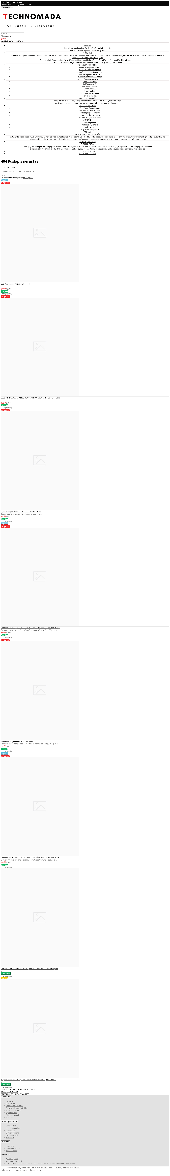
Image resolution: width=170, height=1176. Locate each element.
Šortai (101, 60)
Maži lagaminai (90, 122)
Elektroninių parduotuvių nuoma (14, 1170)
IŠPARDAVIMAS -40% (87, 153)
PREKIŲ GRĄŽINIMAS (9, 1092)
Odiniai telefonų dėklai (105, 137)
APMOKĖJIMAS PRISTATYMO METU (15, 1094)
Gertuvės (13, 137)
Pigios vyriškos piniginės (90, 115)
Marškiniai (65, 62)
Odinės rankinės (90, 91)
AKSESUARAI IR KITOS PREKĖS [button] (87, 134)
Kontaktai (10, 1137)
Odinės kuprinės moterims (90, 74)
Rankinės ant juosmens (81, 103)
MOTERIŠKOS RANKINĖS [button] (87, 79)
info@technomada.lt (14, 1161)
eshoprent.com (34, 1170)
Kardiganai (82, 60)
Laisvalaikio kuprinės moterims (90, 67)
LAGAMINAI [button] (87, 120)
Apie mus (9, 1117)
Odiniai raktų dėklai (88, 137)
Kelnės (90, 60)
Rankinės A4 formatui (90, 93)
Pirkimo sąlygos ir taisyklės (17, 1108)
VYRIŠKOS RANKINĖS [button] (87, 98)
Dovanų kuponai (12, 1133)
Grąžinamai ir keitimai (14, 1105)
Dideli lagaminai (90, 127)
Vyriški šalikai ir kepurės (101, 48)
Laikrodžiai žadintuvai (26, 137)
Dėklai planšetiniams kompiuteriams (87, 139)
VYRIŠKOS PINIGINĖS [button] (87, 105)
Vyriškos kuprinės (100, 101)
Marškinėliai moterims (126, 60)
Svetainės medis (12, 1135)
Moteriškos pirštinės (110, 55)
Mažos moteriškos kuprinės (90, 69)
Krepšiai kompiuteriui (84, 101)
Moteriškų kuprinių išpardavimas (90, 72)
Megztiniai (73, 62)
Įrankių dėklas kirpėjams (63, 139)
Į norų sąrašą (6, 294)
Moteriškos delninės (146, 55)
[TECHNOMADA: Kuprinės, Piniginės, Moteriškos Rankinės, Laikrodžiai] (32, 31)
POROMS (87, 132)
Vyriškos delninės (114, 101)
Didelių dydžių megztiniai (40, 149)
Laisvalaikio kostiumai (73, 48)
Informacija (6, 1097)
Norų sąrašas (11, 1150)
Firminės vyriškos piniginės (90, 110)
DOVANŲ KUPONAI (87, 151)
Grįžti (3, 175)
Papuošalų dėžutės (151, 137)
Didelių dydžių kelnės (53, 146)
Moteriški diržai (96, 55)
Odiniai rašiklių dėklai (38, 139)
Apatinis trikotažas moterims (52, 60)
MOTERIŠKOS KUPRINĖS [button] (87, 65)
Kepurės (111, 62)
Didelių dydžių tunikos (136, 149)
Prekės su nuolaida (13, 1128)
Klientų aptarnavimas (9, 1121)
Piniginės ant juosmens (128, 55)
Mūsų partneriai (12, 1115)
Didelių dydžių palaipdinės (61, 149)
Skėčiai (50, 139)
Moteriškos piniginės (19, 55)
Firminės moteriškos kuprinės (90, 77)
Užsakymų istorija (13, 1148)
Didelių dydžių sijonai (80, 149)
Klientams (5, 1142)
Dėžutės (134, 139)
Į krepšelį (4, 405)
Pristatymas (11, 1103)
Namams (142, 139)
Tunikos (113, 60)
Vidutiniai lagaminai (90, 125)
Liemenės (57, 62)
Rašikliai (162, 137)
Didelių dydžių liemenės (100, 146)
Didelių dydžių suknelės (117, 149)
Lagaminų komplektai (90, 129)
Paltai (66, 60)
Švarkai (107, 60)
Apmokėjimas (11, 1112)
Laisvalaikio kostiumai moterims (56, 55)
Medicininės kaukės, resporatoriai (66, 137)
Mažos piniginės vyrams (90, 113)
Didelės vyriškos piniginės (90, 108)
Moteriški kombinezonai (80, 55)
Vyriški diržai (87, 48)
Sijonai (96, 60)
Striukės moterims (94, 62)
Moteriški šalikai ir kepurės (92, 57)
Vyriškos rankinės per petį (64, 101)
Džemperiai (73, 60)
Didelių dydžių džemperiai (33, 146)
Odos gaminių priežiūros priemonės (128, 137)
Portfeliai (95, 103)
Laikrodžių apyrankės (43, 137)
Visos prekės (28, 178)
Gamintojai (10, 1130)
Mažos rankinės (90, 89)
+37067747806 (16, 2)
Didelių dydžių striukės (98, 149)
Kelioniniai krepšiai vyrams (109, 103)
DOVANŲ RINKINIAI (88, 141)
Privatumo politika (13, 1110)
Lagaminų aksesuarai (111, 139)
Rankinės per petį (90, 96)
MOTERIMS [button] (87, 53)
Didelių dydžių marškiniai (142, 146)
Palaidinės (82, 62)
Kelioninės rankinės (90, 86)
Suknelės (119, 62)
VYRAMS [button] (87, 45)
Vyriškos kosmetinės (63, 103)
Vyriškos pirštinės (77, 50)
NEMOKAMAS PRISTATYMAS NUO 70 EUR (18, 1089)
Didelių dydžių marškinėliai (121, 146)
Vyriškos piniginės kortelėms (90, 117)
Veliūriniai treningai (35, 55)
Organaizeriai (125, 139)
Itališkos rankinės (90, 84)
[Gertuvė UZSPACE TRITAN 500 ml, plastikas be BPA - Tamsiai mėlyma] (40, 966)
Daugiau (4, 291)
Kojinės (105, 62)
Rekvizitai (9, 1101)
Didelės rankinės (90, 82)
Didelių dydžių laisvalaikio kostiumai (76, 146)
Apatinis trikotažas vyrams (94, 50)
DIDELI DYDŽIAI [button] (87, 144)
